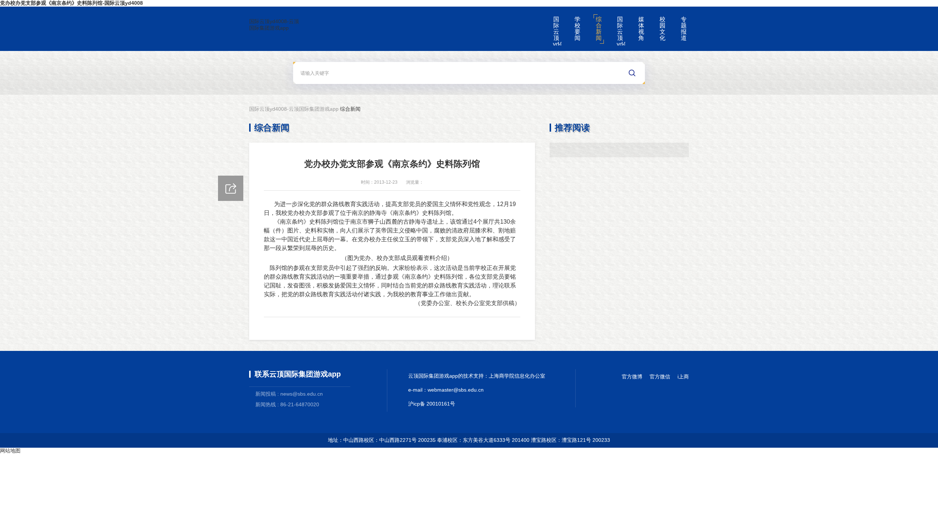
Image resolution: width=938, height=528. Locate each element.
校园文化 (662, 28)
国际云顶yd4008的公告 (621, 30)
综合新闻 (599, 28)
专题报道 (684, 28)
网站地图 (10, 451)
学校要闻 (577, 28)
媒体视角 (641, 28)
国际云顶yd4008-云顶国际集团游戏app (274, 24)
